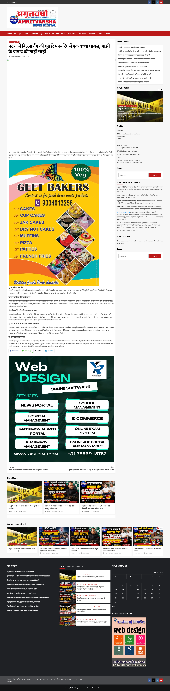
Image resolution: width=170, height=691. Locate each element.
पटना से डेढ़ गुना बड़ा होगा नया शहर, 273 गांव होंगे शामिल (132, 66)
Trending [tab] (79, 566)
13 (138, 589)
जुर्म (41, 33)
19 (130, 594)
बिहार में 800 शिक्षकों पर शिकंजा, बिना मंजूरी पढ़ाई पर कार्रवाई (133, 82)
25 (123, 598)
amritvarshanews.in (123, 212)
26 (130, 598)
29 (152, 598)
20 (138, 594)
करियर (63, 33)
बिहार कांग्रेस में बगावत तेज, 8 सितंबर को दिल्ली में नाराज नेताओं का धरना (136, 59)
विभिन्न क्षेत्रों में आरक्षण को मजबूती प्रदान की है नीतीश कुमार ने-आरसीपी (28, 468)
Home (9, 33)
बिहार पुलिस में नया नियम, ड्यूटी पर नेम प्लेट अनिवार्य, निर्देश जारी (134, 74)
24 (116, 598)
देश (15, 33)
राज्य (26, 33)
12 (130, 589)
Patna (10, 42)
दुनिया (20, 33)
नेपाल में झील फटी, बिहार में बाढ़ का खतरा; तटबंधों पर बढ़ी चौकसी (134, 78)
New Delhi (94, 498)
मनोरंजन (92, 33)
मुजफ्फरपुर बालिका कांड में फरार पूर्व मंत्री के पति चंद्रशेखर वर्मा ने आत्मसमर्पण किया (91, 468)
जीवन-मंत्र (71, 33)
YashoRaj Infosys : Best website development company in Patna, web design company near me (44, 355)
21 (145, 594)
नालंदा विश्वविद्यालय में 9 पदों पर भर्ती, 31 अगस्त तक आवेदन (133, 62)
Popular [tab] (70, 566)
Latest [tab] (62, 566)
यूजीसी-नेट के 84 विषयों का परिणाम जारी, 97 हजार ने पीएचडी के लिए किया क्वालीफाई (139, 51)
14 (145, 589)
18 (123, 594)
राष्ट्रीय (140, 104)
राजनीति (35, 33)
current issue (12, 500)
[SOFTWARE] (61, 409)
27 (138, 598)
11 (123, 589)
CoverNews (91, 688)
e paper (107, 33)
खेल (100, 33)
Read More (121, 119)
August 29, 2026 (22, 511)
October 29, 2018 (25, 56)
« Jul (113, 606)
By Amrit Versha (13, 511)
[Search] (162, 33)
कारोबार (47, 33)
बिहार (18, 42)
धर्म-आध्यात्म (83, 33)
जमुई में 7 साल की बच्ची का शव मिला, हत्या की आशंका (131, 47)
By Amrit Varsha (14, 56)
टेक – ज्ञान (55, 33)
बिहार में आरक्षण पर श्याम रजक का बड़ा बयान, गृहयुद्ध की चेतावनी (134, 55)
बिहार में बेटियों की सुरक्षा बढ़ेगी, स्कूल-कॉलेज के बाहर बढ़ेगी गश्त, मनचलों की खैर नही (139, 70)
